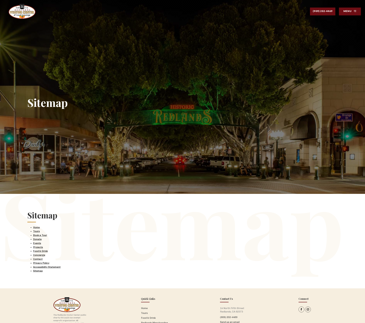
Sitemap (38, 270)
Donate (37, 239)
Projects (38, 247)
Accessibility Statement (47, 267)
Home (36, 227)
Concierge (39, 255)
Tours (36, 231)
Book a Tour (40, 235)
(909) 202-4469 (228, 317)
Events (37, 243)
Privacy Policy (41, 263)
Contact (38, 259)
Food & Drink (40, 251)
